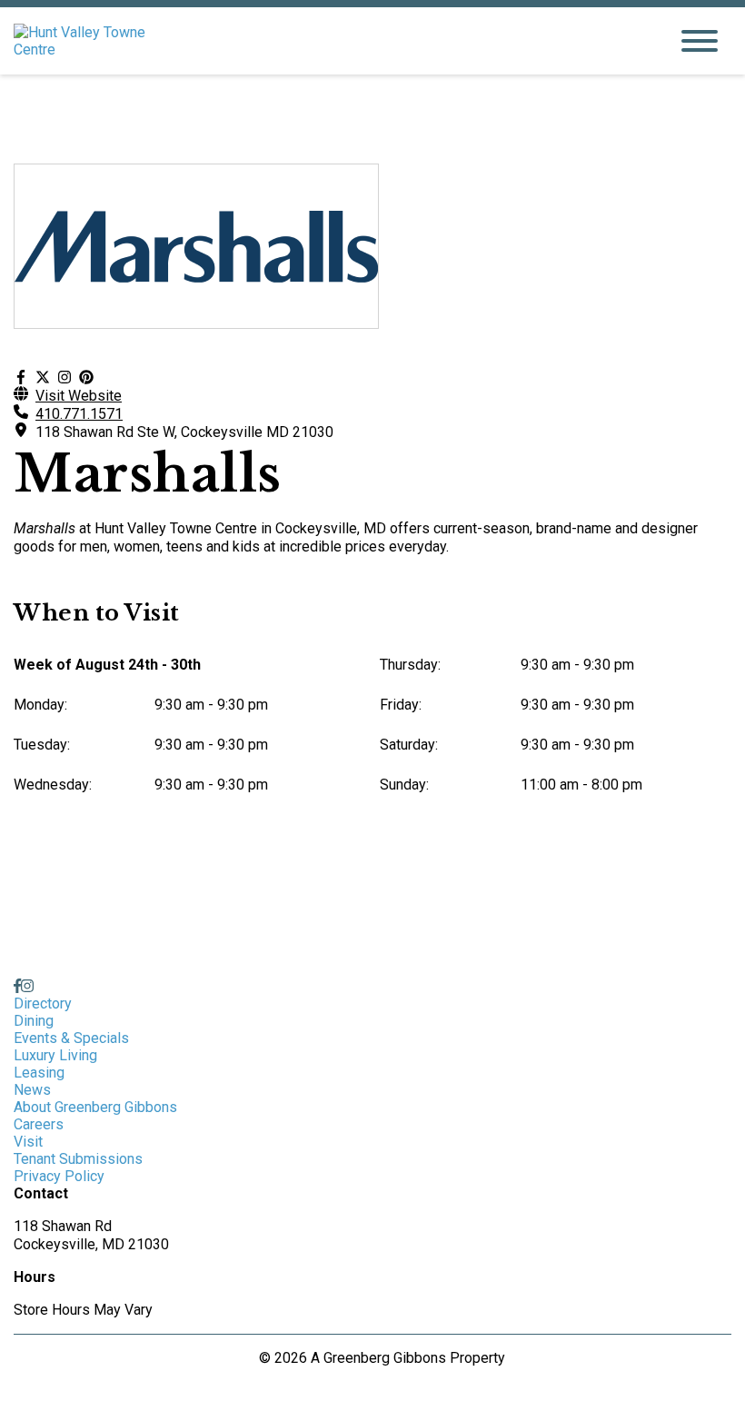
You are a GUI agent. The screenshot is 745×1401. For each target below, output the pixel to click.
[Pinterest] (86, 377)
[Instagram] (64, 377)
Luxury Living (55, 1055)
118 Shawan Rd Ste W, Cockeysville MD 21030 (184, 432)
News (32, 1089)
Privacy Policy (59, 1176)
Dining (34, 1020)
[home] (327, 41)
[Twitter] (42, 377)
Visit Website (78, 395)
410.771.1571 (79, 413)
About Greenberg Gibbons (95, 1107)
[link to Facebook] (17, 986)
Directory (43, 1003)
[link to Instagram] (27, 986)
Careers (39, 1124)
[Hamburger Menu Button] (699, 40)
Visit (28, 1141)
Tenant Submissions (78, 1159)
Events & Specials (71, 1038)
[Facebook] (21, 377)
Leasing (39, 1072)
